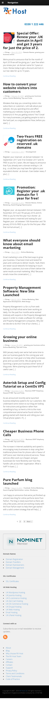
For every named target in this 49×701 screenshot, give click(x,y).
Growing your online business (20, 339)
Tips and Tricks (27, 98)
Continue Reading (9, 76)
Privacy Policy (11, 670)
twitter (26, 490)
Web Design (26, 302)
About (8, 648)
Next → (29, 521)
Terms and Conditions (15, 673)
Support (9, 667)
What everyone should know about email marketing (21, 244)
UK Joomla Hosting (13, 595)
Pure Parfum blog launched (17, 481)
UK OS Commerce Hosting (17, 604)
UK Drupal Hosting (13, 606)
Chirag (7, 52)
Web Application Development (21, 300)
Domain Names (28, 52)
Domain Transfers (13, 562)
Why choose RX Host (14, 653)
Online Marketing (14, 98)
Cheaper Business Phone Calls (23, 433)
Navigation (13, 2)
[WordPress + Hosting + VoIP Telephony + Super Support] (15, 13)
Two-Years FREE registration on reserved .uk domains (29, 141)
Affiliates (9, 662)
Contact (9, 665)
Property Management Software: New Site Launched (22, 291)
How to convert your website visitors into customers (20, 88)
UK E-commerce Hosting (16, 598)
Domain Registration (14, 559)
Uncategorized (31, 152)
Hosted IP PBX (8, 393)
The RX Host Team (13, 656)
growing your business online (34, 345)
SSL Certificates (12, 581)
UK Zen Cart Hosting (14, 601)
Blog (8, 650)
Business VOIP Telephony (34, 391)
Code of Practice (13, 679)
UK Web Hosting (13, 609)
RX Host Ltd (23, 691)
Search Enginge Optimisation (21, 205)
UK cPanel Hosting (13, 615)
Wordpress (34, 490)
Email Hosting (11, 612)
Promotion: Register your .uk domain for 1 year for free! (31, 192)
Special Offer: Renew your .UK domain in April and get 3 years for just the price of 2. (23, 40)
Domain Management (15, 567)
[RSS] (5, 637)
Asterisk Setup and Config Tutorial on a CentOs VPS (24, 384)
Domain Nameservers (15, 565)
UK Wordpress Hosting (15, 592)
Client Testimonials (14, 676)
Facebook (27, 488)
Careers (9, 659)
